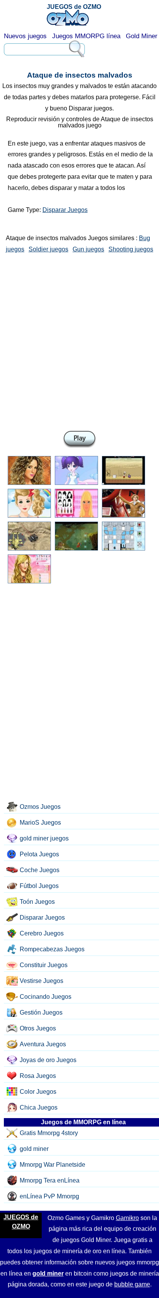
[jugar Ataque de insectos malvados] (79, 439)
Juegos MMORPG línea (86, 36)
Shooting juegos (130, 249)
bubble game (132, 1284)
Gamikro (127, 1218)
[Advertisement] (79, 340)
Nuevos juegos (25, 36)
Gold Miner (141, 36)
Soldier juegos (48, 249)
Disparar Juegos (65, 210)
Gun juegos (88, 249)
